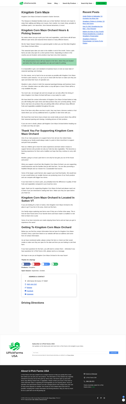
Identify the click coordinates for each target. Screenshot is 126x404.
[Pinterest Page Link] (101, 398)
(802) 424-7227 (32, 284)
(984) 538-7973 (90, 381)
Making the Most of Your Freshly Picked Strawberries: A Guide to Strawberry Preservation (93, 34)
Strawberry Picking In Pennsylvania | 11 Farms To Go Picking (93, 41)
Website (29, 287)
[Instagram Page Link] (104, 398)
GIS (47, 398)
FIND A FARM (101, 3)
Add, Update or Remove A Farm (39, 399)
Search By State (86, 3)
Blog (56, 3)
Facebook (30, 291)
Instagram (30, 294)
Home (49, 3)
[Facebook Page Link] (97, 398)
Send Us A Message (91, 374)
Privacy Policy (52, 398)
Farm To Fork (28, 399)
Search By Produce (69, 3)
